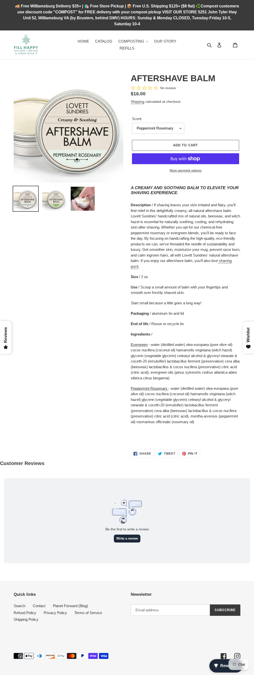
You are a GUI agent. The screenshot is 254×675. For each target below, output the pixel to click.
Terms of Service (88, 613)
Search (19, 606)
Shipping (137, 102)
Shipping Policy (26, 619)
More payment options (186, 170)
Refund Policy (25, 613)
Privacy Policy (55, 613)
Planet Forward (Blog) (70, 606)
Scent (136, 119)
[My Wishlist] (227, 45)
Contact (39, 606)
